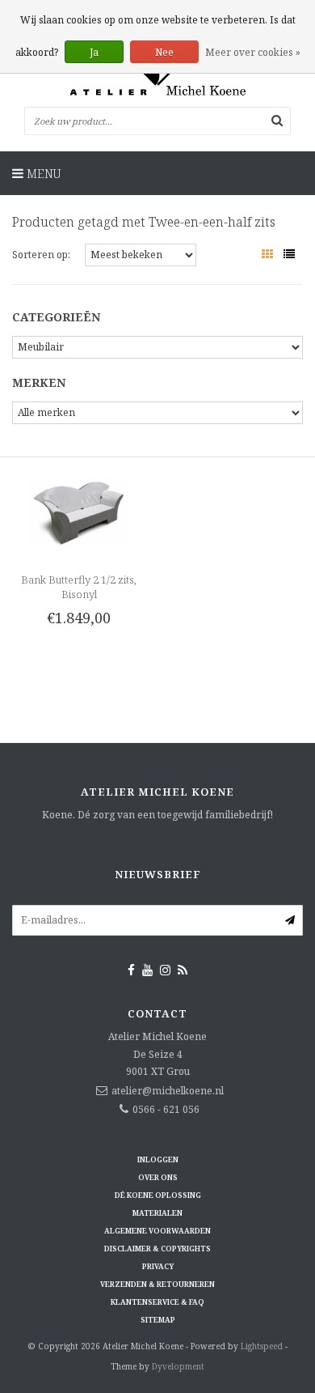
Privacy (158, 1266)
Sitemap (158, 1319)
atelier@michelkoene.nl (167, 1091)
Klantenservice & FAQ (157, 1302)
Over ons (158, 1177)
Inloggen (157, 1159)
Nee (164, 52)
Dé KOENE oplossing (158, 1195)
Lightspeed (262, 1346)
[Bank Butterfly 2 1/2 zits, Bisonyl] (78, 510)
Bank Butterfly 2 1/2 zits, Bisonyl (78, 586)
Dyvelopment (178, 1366)
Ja (94, 52)
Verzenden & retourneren (157, 1284)
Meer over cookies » (252, 52)
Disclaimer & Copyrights (157, 1248)
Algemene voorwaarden (157, 1230)
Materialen (157, 1213)
